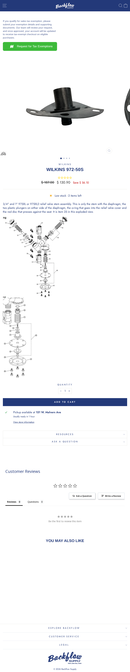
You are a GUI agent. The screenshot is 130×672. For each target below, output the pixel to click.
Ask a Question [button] (84, 495)
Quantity (65, 384)
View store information (23, 422)
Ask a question (65, 441)
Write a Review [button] (113, 495)
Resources (65, 434)
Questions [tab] (33, 501)
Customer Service (64, 636)
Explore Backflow (64, 628)
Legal (64, 644)
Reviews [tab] (11, 501)
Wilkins (65, 164)
